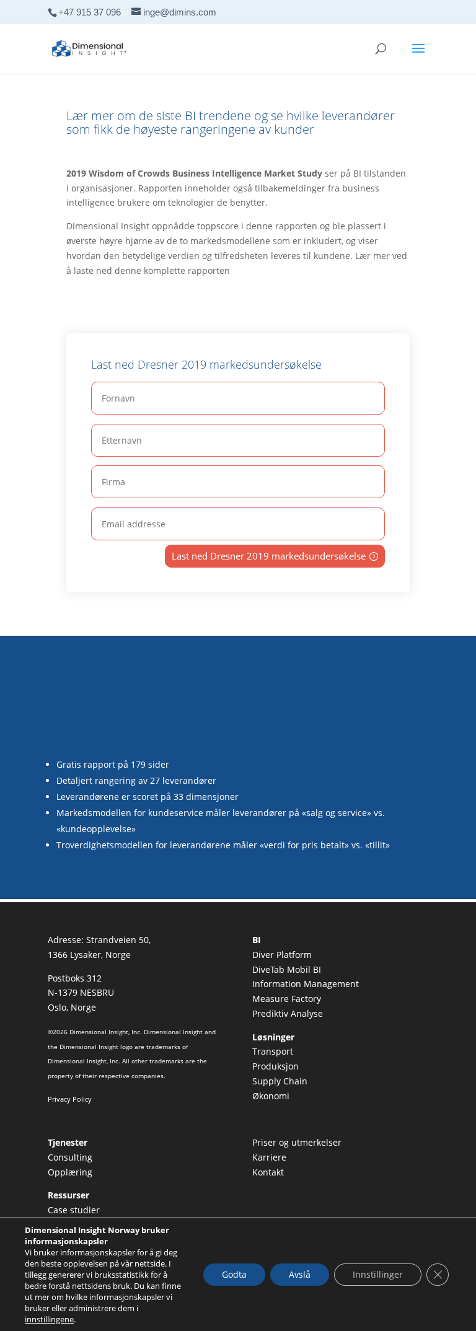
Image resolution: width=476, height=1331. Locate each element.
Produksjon (275, 1066)
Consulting (70, 1157)
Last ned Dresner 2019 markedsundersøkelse (269, 556)
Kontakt (268, 1172)
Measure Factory (286, 998)
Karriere (269, 1157)
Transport (272, 1051)
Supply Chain (279, 1081)
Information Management (305, 984)
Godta (234, 1274)
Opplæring (70, 1172)
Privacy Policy (70, 1099)
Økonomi (270, 1096)
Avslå (300, 1274)
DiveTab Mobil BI (286, 969)
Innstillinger (378, 1274)
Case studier (74, 1210)
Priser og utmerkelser (297, 1142)
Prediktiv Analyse (287, 1013)
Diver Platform (282, 954)
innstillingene (49, 1319)
